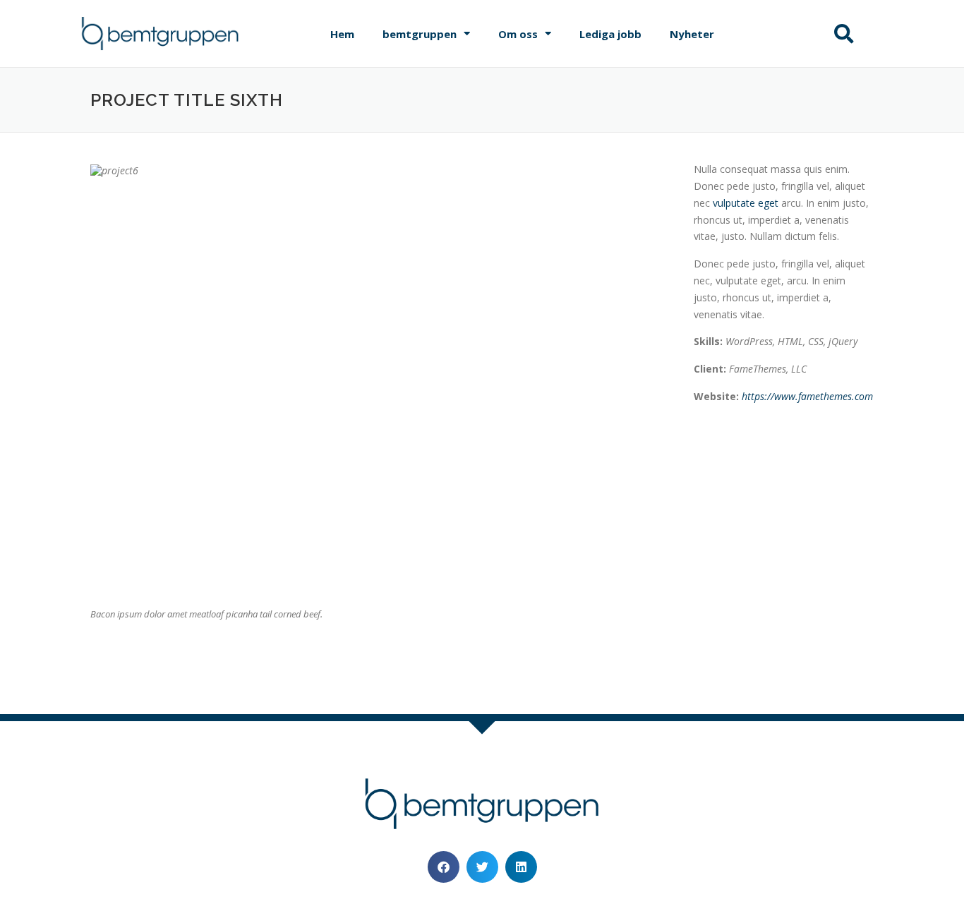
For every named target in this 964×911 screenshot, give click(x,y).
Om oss (518, 34)
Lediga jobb (610, 34)
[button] (844, 34)
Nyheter (692, 34)
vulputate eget (745, 203)
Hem (342, 34)
